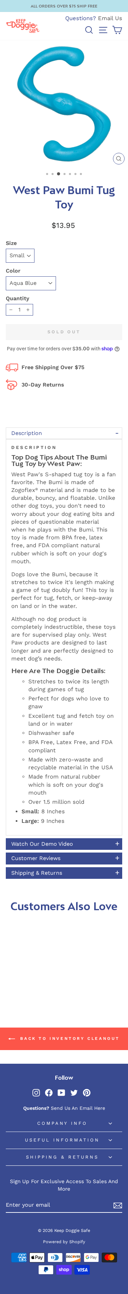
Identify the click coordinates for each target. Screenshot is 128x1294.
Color (13, 270)
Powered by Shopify (64, 1241)
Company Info (62, 1123)
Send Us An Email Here (78, 1108)
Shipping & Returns (62, 1157)
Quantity (17, 298)
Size (11, 243)
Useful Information (62, 1140)
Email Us (110, 18)
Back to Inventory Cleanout (69, 1038)
